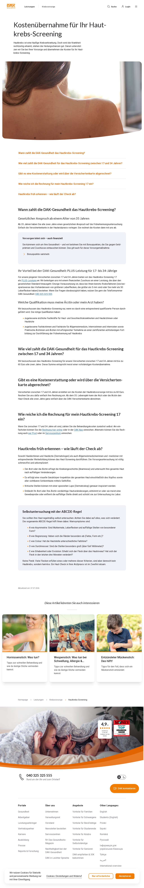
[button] (11, 6)
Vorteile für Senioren (83, 849)
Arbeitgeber (24, 817)
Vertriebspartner (26, 828)
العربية (103, 860)
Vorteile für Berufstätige (84, 823)
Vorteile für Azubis (82, 834)
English (103, 811)
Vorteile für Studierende (84, 828)
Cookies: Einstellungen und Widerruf (64, 876)
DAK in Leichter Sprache (57, 858)
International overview (111, 865)
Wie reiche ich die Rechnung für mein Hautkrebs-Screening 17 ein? (56, 183)
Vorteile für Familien (82, 811)
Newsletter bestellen (55, 828)
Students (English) (109, 817)
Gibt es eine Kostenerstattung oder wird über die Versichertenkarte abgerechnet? (64, 173)
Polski (103, 823)
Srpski (103, 828)
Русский (104, 840)
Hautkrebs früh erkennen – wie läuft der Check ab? (47, 194)
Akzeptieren (125, 876)
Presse (21, 845)
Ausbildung (23, 840)
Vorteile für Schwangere (84, 817)
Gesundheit (23, 811)
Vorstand (49, 823)
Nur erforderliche (101, 876)
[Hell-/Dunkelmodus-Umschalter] (121, 777)
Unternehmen (51, 811)
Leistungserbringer (27, 823)
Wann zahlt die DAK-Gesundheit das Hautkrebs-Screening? (51, 152)
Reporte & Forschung (28, 851)
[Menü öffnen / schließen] (136, 6)
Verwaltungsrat (52, 817)
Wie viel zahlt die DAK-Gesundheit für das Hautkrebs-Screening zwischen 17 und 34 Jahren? (70, 163)
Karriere (22, 834)
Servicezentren (52, 834)
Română (104, 834)
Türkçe (103, 854)
